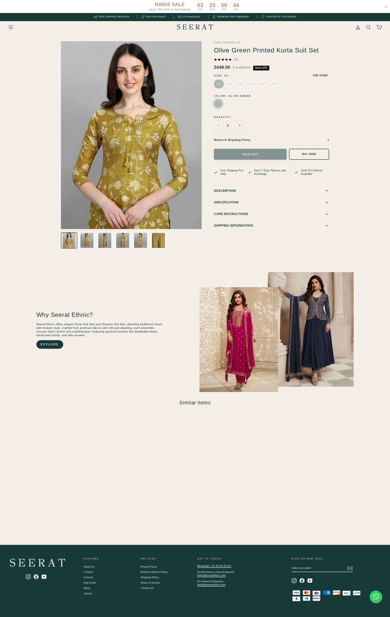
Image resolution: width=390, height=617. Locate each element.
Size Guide (320, 75)
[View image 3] (105, 240)
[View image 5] (140, 240)
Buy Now (309, 154)
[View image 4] (123, 240)
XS (219, 84)
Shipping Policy (150, 577)
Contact (88, 572)
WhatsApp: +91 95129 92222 (214, 566)
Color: (232, 96)
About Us (89, 566)
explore (50, 344)
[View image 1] (69, 240)
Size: (221, 75)
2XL (274, 84)
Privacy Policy (149, 566)
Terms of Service (150, 582)
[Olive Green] (218, 103)
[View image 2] (87, 240)
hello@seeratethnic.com (211, 575)
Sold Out (250, 154)
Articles (88, 593)
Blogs (87, 588)
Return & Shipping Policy (232, 139)
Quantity (222, 117)
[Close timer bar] (386, 6)
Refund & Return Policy (154, 572)
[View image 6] (158, 240)
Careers (88, 577)
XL (262, 84)
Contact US (147, 588)
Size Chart (90, 582)
